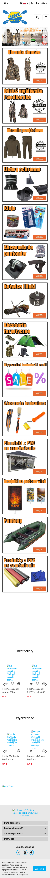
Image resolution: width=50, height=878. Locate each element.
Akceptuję (39, 869)
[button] (25, 823)
